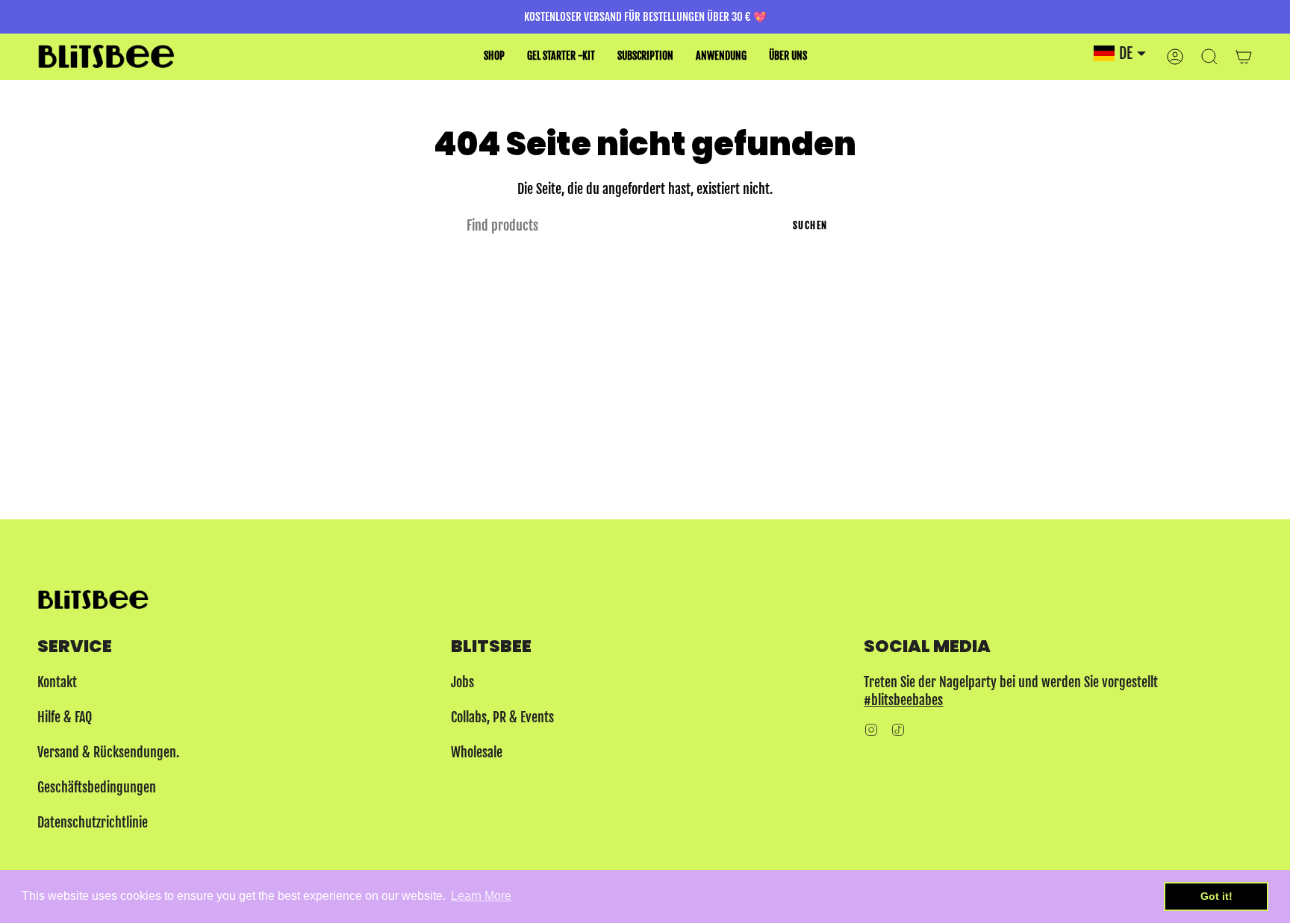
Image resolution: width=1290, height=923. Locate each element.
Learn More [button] (481, 895)
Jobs (462, 682)
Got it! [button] (1216, 896)
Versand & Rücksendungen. (108, 752)
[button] (494, 56)
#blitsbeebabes (903, 700)
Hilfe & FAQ (64, 717)
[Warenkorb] (1244, 56)
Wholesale (476, 752)
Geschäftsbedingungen (96, 787)
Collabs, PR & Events (502, 717)
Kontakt (57, 682)
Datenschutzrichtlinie (92, 822)
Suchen (810, 225)
